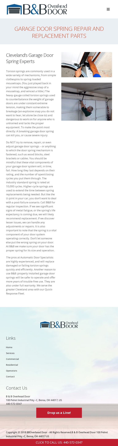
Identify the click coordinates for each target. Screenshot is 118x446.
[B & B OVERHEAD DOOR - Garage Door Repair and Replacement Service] (36, 9)
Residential (12, 364)
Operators (11, 370)
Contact (10, 376)
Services (10, 353)
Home (9, 347)
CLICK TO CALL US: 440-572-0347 (59, 442)
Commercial (12, 359)
